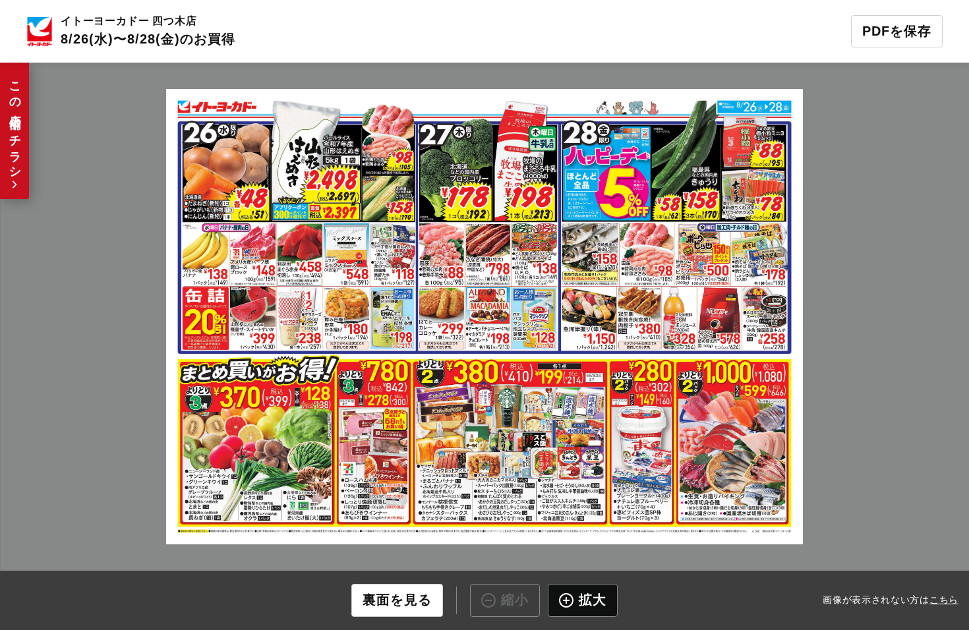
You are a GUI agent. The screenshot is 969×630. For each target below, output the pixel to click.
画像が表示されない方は (890, 599)
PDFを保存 (896, 31)
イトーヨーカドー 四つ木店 (128, 20)
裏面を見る (397, 599)
